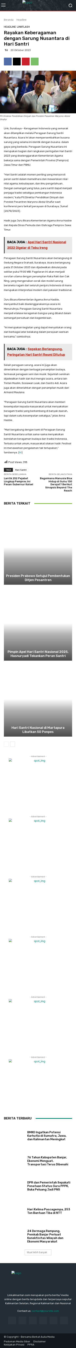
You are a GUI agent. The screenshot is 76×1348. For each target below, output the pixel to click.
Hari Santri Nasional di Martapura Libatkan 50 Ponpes (38, 729)
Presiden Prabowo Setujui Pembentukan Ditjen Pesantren (38, 578)
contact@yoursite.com (45, 1310)
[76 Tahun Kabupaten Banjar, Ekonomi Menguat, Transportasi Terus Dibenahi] (14, 1160)
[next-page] (12, 744)
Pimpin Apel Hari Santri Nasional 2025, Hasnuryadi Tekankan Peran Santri (38, 654)
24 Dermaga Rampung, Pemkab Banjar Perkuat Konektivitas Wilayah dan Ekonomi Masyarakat (45, 1236)
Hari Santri (21, 469)
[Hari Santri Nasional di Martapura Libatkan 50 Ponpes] (38, 699)
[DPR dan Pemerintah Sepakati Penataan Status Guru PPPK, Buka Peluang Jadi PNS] (14, 1185)
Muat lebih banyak (37, 1252)
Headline (22, 19)
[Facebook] (8, 61)
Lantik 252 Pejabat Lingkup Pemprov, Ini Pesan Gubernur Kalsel (18, 481)
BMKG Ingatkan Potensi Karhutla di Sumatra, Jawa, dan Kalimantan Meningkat (46, 1136)
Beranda (8, 19)
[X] (17, 61)
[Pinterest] (26, 61)
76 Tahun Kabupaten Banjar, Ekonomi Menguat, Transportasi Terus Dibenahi (47, 1161)
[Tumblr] (53, 1320)
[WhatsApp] (35, 61)
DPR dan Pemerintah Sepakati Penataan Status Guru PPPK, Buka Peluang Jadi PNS (48, 1186)
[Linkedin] (33, 1320)
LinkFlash (23, 27)
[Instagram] (22, 1320)
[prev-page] (6, 744)
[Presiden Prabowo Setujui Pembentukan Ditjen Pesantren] (38, 547)
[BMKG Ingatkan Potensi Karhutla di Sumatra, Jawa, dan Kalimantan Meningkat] (14, 1135)
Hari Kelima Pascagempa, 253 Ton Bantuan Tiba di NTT (48, 1211)
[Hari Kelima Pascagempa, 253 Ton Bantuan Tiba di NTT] (14, 1210)
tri (6, 50)
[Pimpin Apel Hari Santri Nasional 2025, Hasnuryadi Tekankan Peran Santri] (38, 623)
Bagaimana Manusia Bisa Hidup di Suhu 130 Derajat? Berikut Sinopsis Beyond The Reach (56, 484)
